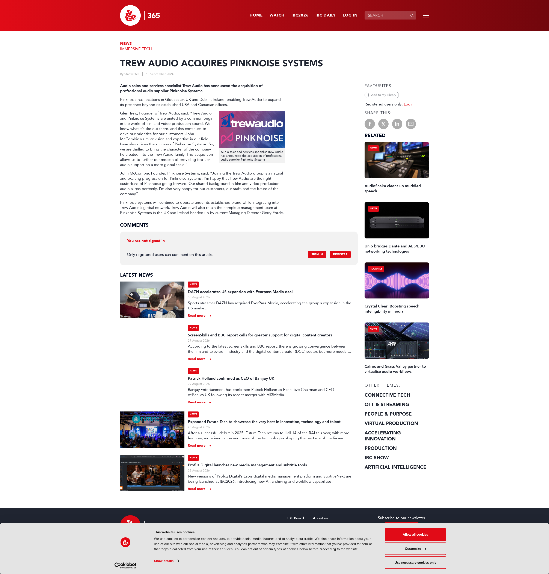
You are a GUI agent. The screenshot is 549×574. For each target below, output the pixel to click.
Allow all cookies (415, 534)
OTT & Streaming (387, 404)
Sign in (317, 254)
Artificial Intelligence (395, 467)
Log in (350, 15)
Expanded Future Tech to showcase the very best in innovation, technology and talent (264, 421)
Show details (163, 561)
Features (376, 268)
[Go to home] (140, 15)
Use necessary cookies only (415, 562)
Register (340, 254)
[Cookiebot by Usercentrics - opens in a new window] (125, 565)
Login (408, 104)
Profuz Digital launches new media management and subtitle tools (247, 465)
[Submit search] (412, 15)
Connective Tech (387, 395)
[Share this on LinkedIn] (397, 124)
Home (256, 15)
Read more (196, 315)
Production (381, 448)
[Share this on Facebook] (370, 124)
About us (320, 518)
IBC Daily (325, 15)
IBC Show (377, 458)
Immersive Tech (136, 48)
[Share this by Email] (411, 124)
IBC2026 (300, 15)
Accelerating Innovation (383, 436)
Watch (277, 15)
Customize (413, 548)
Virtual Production (391, 423)
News (126, 43)
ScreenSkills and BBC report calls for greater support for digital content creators (260, 335)
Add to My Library (383, 95)
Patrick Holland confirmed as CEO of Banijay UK (231, 378)
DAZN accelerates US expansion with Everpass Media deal (240, 291)
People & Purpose (388, 414)
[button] (425, 15)
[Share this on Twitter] (383, 124)
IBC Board (295, 518)
